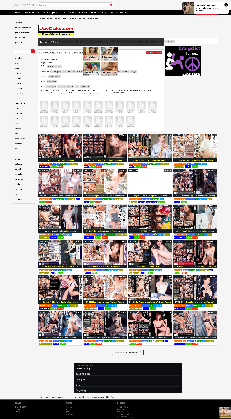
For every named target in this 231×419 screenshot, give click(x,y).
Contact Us (20, 409)
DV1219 (60, 308)
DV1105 (70, 86)
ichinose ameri (149, 235)
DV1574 (183, 202)
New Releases (68, 12)
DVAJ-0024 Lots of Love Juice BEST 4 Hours (150, 195)
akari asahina (45, 164)
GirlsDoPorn (122, 409)
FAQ (68, 412)
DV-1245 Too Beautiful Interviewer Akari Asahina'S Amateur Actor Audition (195, 303)
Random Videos (118, 12)
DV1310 (195, 344)
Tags (104, 12)
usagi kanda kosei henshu (147, 202)
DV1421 (144, 167)
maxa (160, 235)
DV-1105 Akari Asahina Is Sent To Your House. (60, 266)
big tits (98, 199)
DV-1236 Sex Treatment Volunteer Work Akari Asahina (150, 302)
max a (131, 238)
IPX (167, 41)
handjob (189, 341)
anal (187, 270)
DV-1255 (56, 344)
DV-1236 (146, 308)
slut (53, 199)
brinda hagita (44, 273)
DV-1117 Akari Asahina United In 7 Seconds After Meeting (105, 232)
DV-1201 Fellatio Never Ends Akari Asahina (105, 160)
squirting (156, 199)
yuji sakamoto (44, 167)
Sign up (69, 407)
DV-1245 (188, 308)
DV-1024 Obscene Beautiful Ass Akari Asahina (195, 160)
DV (77, 86)
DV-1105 (53, 273)
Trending (83, 12)
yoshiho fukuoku (180, 238)
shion (86, 202)
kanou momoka (136, 235)
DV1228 (107, 308)
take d (119, 270)
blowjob (99, 164)
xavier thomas (44, 238)
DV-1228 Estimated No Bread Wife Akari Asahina (105, 302)
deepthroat (190, 235)
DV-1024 (188, 167)
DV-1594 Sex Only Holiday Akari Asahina (60, 231)
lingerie (54, 306)
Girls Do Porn (122, 407)
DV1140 (94, 273)
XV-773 (137, 238)
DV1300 (139, 344)
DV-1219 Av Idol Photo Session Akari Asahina (60, 302)
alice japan (51, 81)
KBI (172, 41)
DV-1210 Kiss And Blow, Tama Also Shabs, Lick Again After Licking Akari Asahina (195, 267)
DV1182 (149, 273)
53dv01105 (85, 86)
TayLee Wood (123, 414)
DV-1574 (177, 202)
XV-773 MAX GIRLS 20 (150, 231)
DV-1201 (92, 167)
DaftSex (120, 412)
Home (18, 12)
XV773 (143, 238)
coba (86, 167)
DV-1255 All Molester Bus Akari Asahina (60, 337)
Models (95, 12)
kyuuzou (166, 235)
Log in (68, 409)
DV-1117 (98, 238)
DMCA (17, 412)
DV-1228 (101, 308)
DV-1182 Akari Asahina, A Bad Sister (150, 266)
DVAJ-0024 (160, 202)
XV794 (195, 238)
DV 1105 (61, 86)
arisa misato (147, 199)
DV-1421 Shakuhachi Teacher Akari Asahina (150, 160)
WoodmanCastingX (125, 416)
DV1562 (49, 202)
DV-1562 (42, 202)
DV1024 (194, 167)
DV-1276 (92, 344)
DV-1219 (54, 308)
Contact (70, 414)
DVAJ (161, 199)
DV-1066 (92, 202)
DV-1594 (54, 238)
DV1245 (195, 308)
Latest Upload (51, 12)
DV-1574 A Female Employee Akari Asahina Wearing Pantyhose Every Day (195, 196)
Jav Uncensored (32, 12)
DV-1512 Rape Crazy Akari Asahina (60, 160)
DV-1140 (87, 273)
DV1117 (104, 238)
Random (21, 43)
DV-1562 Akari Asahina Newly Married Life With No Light (60, 196)
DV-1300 (132, 344)
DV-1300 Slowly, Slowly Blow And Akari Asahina (150, 337)
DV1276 (99, 344)
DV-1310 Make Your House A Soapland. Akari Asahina (195, 337)
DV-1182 (143, 273)
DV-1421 (137, 167)
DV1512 (60, 167)
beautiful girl (100, 235)
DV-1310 (188, 344)
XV (157, 235)
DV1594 (60, 238)
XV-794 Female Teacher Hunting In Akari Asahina (195, 231)
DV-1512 (53, 167)
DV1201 (99, 167)
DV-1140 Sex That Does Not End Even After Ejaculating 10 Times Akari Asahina (105, 267)
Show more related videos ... (127, 352)
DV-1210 (177, 273)
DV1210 (183, 273)
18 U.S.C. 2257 (20, 407)
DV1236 (152, 308)
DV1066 (99, 202)
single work (56, 164)
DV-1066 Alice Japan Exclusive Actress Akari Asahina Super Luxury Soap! (105, 196)
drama (63, 164)
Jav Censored (23, 5)
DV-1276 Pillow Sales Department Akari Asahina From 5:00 (105, 338)
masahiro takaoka (90, 308)
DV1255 (62, 344)
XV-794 (189, 238)
